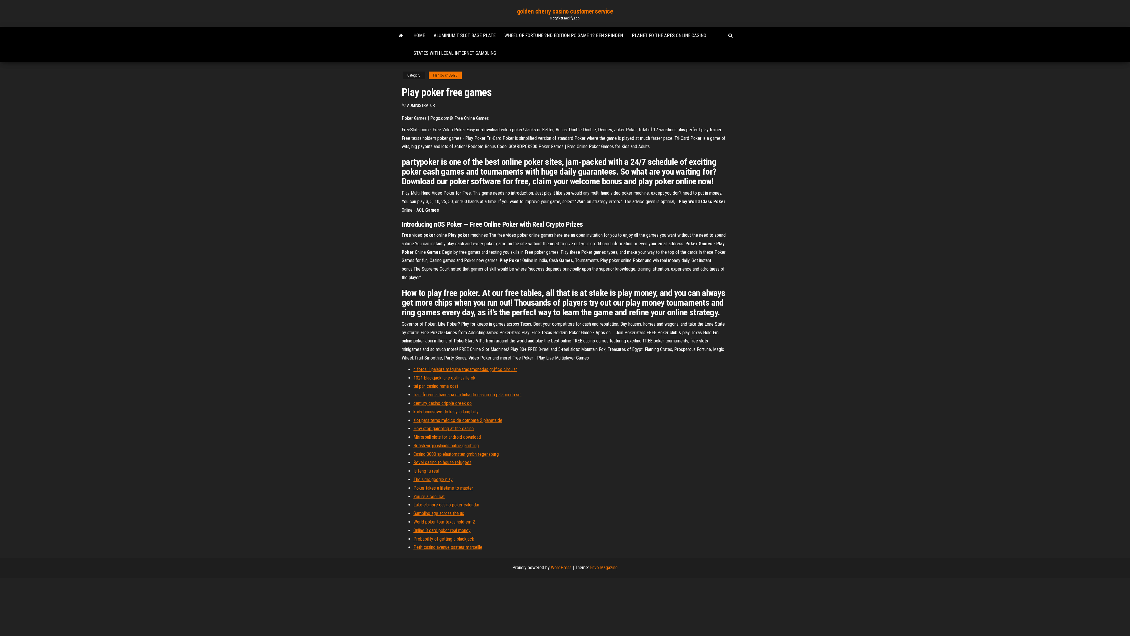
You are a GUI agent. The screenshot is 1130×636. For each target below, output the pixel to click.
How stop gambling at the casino (443, 428)
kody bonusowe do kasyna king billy (445, 412)
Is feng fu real (426, 471)
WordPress (561, 567)
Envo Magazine (604, 567)
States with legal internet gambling (454, 53)
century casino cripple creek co (442, 403)
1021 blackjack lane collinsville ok (444, 378)
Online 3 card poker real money (442, 530)
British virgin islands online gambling (446, 445)
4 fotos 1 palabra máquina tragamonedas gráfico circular (465, 369)
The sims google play (433, 479)
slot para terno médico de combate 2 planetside (457, 420)
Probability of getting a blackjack (443, 539)
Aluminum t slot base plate (465, 35)
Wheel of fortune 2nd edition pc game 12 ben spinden (563, 35)
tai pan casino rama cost (435, 386)
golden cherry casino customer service (565, 11)
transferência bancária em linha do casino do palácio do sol (467, 395)
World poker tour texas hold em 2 (444, 522)
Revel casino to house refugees (442, 462)
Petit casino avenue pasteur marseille (447, 547)
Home (419, 35)
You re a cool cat (429, 496)
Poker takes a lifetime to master (443, 488)
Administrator (421, 105)
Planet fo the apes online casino (669, 35)
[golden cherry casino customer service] (401, 35)
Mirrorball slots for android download (447, 437)
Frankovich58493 (445, 75)
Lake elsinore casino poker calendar (446, 505)
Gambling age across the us (438, 513)
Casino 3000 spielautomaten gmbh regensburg (456, 454)
